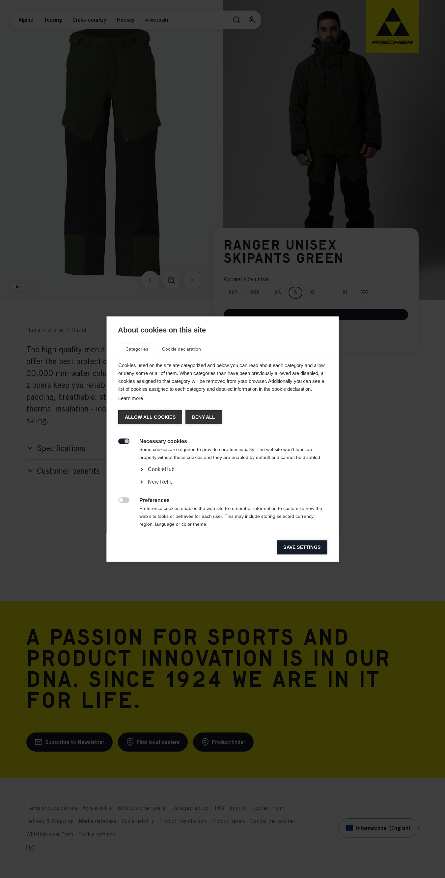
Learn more (130, 398)
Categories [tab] (136, 349)
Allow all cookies (150, 417)
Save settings (301, 547)
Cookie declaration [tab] (181, 349)
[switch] (120, 441)
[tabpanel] (222, 488)
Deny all (203, 417)
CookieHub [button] (161, 469)
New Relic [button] (160, 482)
